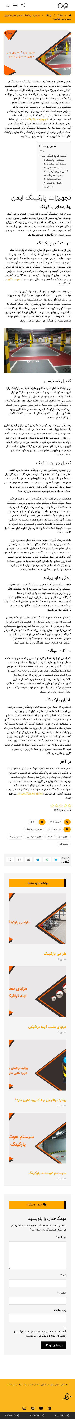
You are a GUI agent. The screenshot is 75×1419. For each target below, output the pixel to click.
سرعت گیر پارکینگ (56, 164)
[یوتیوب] (41, 1408)
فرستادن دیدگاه (54, 1345)
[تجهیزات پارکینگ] (61, 6)
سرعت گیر (14, 279)
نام (63, 1275)
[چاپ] (19, 859)
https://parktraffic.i (30, 794)
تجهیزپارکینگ (15, 836)
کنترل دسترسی (54, 167)
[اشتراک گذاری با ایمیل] (28, 859)
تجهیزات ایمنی (54, 829)
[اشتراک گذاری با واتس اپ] (47, 859)
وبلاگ (33, 822)
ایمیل (61, 1293)
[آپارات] (49, 1408)
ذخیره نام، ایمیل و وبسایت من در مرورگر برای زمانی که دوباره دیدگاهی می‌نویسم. (39, 1334)
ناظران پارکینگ (54, 183)
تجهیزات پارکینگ (37, 119)
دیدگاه (61, 1237)
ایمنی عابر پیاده (55, 175)
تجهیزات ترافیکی (34, 836)
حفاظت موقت (54, 179)
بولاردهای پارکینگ (55, 160)
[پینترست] (32, 1408)
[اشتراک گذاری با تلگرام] (38, 859)
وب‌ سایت (60, 1310)
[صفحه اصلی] (70, 15)
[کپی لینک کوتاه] (10, 859)
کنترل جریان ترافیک (57, 171)
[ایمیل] (24, 1408)
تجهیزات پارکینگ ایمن (54, 156)
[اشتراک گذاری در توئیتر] (56, 859)
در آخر (50, 186)
